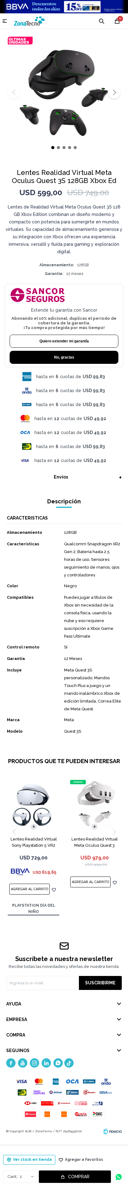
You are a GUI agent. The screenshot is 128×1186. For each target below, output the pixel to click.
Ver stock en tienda (32, 1159)
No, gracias (64, 357)
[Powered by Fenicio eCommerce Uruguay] (112, 1131)
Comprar (78, 1176)
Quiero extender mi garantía (64, 341)
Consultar (118, 1176)
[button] (114, 92)
